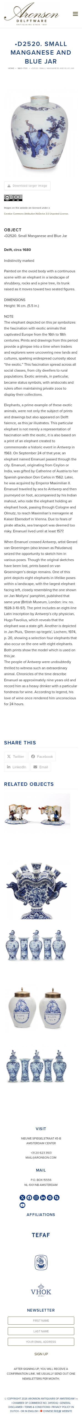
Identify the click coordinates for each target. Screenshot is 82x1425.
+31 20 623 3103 (41, 1153)
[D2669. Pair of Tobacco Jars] (37, 1006)
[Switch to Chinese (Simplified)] (4, 1420)
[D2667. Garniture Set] (37, 1065)
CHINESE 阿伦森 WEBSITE (57, 1411)
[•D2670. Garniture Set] (37, 940)
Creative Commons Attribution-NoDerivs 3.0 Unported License (36, 213)
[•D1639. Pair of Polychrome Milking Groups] (37, 812)
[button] (75, 14)
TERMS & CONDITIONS (37, 1407)
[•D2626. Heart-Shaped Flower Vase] (37, 890)
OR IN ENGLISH (29, 1411)
